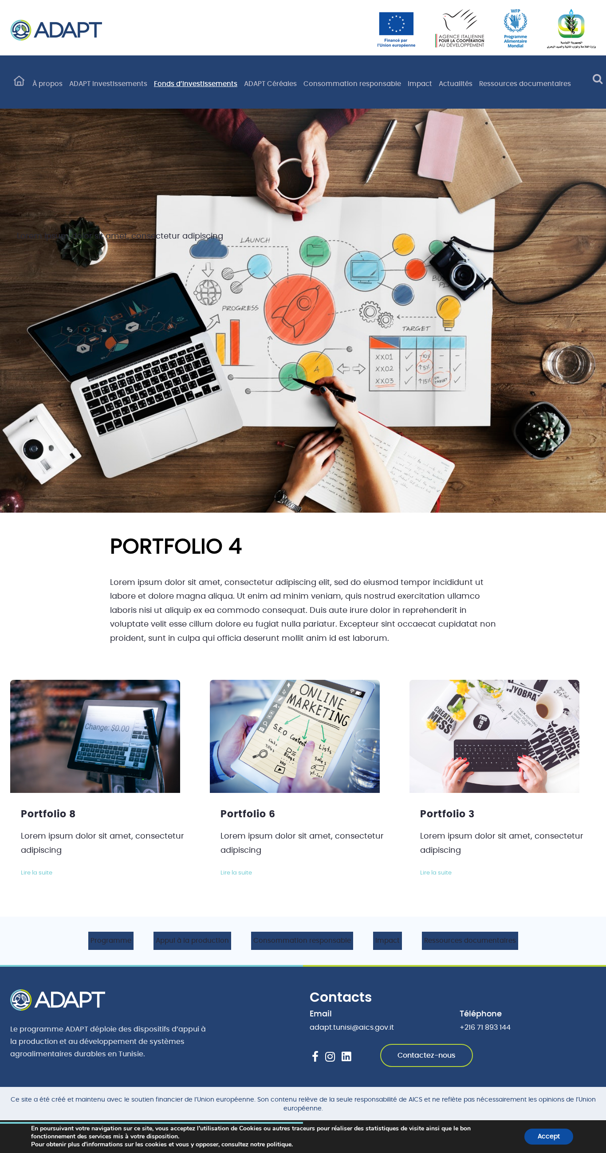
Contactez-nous (426, 1055)
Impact (420, 84)
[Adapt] (56, 30)
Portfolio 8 (48, 814)
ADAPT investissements (108, 84)
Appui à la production (192, 940)
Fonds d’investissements (195, 84)
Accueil (19, 84)
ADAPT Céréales (270, 84)
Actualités (455, 84)
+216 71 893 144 (485, 1027)
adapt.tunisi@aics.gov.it (352, 1027)
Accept (549, 1136)
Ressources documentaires (525, 84)
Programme (111, 940)
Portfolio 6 (247, 814)
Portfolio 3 (447, 814)
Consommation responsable (352, 84)
